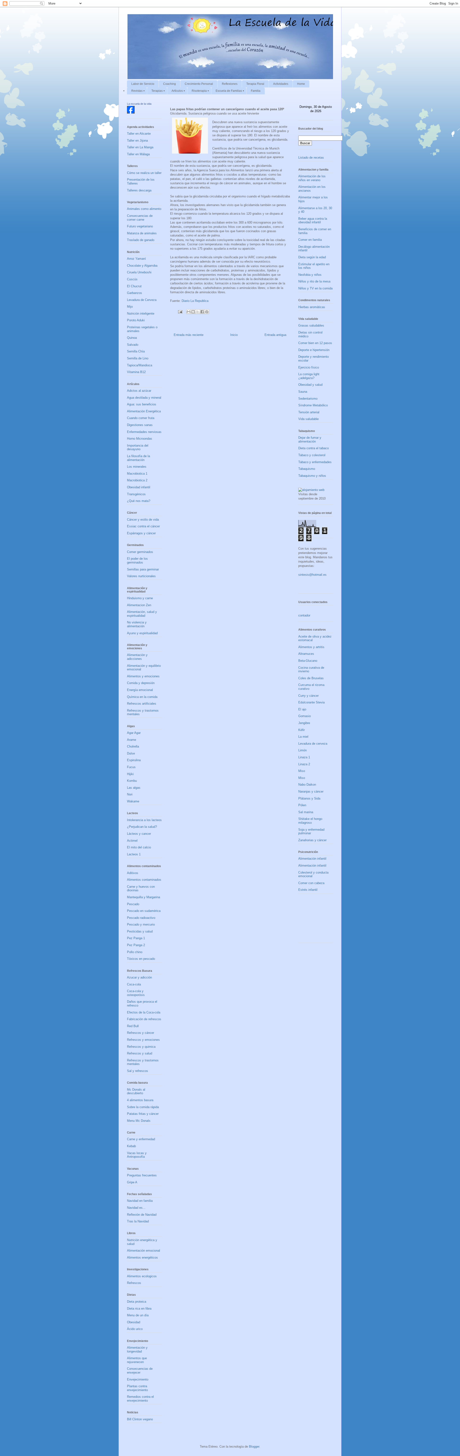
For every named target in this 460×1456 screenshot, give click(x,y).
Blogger (254, 1446)
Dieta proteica (136, 1301)
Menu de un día (138, 1315)
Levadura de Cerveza (141, 300)
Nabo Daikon (307, 784)
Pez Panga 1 (136, 938)
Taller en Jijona (137, 140)
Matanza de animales (142, 233)
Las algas (133, 787)
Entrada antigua (275, 335)
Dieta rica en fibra (139, 1308)
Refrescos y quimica (141, 1046)
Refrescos (134, 1283)
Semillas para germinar (143, 569)
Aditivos (132, 873)
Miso (301, 771)
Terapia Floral (255, 84)
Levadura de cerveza (312, 743)
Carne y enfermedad (141, 1139)
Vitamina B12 (136, 372)
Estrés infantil (307, 890)
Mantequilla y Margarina (143, 897)
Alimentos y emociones (143, 676)
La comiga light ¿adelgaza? (308, 376)
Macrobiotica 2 (137, 480)
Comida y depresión (141, 683)
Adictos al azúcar (139, 390)
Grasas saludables (311, 325)
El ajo (302, 709)
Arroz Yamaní (136, 258)
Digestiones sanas (140, 425)
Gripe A (132, 1182)
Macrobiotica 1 (137, 473)
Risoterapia (199, 90)
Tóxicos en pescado (141, 959)
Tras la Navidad (138, 1221)
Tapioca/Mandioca (139, 365)
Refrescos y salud (139, 1053)
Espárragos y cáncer (141, 533)
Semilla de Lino (137, 358)
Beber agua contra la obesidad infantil (312, 220)
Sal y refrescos (137, 1071)
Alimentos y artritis (311, 647)
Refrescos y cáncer (140, 1033)
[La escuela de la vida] (131, 112)
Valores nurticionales (141, 576)
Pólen (302, 805)
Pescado (133, 904)
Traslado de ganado (140, 240)
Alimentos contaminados (144, 879)
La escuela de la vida (139, 103)
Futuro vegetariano (140, 226)
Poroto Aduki (136, 320)
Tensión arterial (308, 412)
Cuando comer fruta (140, 418)
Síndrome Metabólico (313, 405)
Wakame (133, 801)
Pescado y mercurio (141, 924)
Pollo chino (134, 952)
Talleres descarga (139, 190)
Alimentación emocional (143, 1250)
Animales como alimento (144, 209)
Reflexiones (229, 84)
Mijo (130, 306)
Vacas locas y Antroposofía (137, 1155)
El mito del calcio (139, 847)
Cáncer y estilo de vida (143, 519)
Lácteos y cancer (139, 833)
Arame (131, 740)
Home (301, 84)
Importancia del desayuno (137, 447)
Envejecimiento (137, 1379)
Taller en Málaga (138, 154)
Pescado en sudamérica (144, 911)
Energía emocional (140, 690)
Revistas (137, 90)
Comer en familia (310, 240)
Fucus (131, 767)
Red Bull (133, 1026)
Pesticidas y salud (140, 931)
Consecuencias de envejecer (140, 1370)
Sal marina (305, 812)
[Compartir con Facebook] (202, 311)
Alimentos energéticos (142, 1257)
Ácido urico (135, 1329)
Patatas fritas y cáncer (143, 1114)
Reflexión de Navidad (141, 1214)
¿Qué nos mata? (138, 501)
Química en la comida (142, 697)
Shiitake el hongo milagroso (310, 820)
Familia (255, 90)
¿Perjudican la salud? (142, 827)
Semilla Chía (136, 351)
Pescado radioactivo (141, 918)
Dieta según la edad (312, 257)
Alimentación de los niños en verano (312, 178)
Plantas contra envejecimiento (137, 1388)
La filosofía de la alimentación (138, 458)
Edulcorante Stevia (311, 702)
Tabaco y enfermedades (315, 462)
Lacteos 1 (134, 854)
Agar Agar (134, 733)
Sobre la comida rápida (143, 1107)
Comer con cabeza (311, 883)
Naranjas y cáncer (310, 791)
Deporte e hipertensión (313, 350)
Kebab (131, 1146)
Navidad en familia (140, 1201)
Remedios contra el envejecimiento (140, 1398)
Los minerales (136, 466)
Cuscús (132, 279)
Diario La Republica (195, 301)
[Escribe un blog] (193, 311)
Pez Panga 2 (136, 945)
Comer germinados (140, 552)
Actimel (132, 840)
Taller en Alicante (139, 133)
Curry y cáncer (308, 695)
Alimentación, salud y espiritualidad (142, 613)
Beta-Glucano (307, 660)
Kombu (132, 781)
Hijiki (130, 774)
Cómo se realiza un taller (144, 173)
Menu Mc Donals (138, 1120)
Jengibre (304, 723)
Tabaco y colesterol (311, 455)
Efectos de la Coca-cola (143, 1012)
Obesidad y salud (310, 384)
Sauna (302, 391)
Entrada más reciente (188, 335)
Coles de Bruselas (311, 678)
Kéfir (301, 730)
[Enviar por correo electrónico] (188, 311)
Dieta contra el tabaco (313, 448)
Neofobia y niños (310, 274)
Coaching (169, 84)
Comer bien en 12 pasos (315, 343)
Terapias (157, 90)
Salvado (132, 344)
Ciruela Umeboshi (139, 272)
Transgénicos (136, 494)
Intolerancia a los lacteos (144, 820)
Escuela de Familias (229, 90)
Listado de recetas (311, 157)
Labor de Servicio (142, 84)
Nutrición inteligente (140, 313)
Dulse (131, 753)
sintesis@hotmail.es (312, 574)
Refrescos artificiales (141, 703)
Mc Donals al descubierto (136, 1091)
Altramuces (306, 654)
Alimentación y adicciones (137, 657)
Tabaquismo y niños (312, 476)
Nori (129, 794)
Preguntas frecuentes (142, 1175)
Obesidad (133, 1322)
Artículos (177, 90)
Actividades (280, 84)
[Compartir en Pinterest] (206, 311)
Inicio (234, 335)
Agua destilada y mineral (144, 397)
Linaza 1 (304, 757)
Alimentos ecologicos (142, 1276)
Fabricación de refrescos (144, 1019)
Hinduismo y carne (140, 598)
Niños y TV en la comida (315, 288)
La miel (303, 736)
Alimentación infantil (312, 858)
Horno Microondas (139, 438)
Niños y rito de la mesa (314, 281)
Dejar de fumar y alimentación (309, 439)
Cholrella (133, 746)
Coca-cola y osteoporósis (136, 993)
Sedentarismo (307, 398)
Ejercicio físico (308, 367)
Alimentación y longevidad (137, 1349)
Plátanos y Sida (309, 798)
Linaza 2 (304, 764)
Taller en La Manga (140, 147)
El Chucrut (134, 286)
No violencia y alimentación (137, 624)
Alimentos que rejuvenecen (137, 1360)
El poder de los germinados (137, 560)
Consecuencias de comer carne (140, 217)
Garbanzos (134, 293)
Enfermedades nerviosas (144, 432)
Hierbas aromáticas (311, 307)
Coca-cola (134, 984)
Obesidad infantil (138, 487)
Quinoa (132, 338)
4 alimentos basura (140, 1100)
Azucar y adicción (139, 977)
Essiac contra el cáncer (143, 526)
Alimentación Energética (144, 411)
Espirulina (134, 760)
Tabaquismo (306, 469)
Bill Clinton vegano (140, 1419)
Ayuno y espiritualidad (142, 633)
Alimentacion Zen (139, 605)
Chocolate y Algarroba (142, 265)
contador (304, 615)
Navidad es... (136, 1207)
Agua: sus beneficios (141, 404)
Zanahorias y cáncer (312, 840)
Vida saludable (308, 419)
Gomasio (304, 716)
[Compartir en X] (197, 311)
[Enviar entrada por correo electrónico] (179, 311)
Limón (302, 750)
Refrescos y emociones (143, 1040)
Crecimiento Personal (199, 84)
